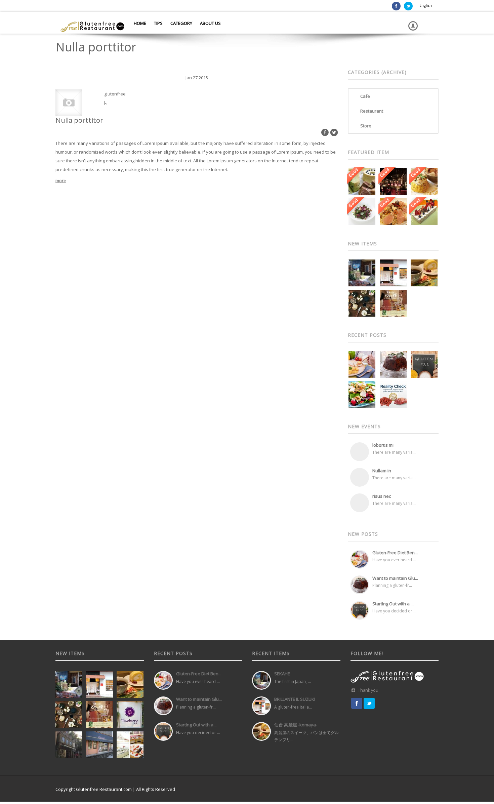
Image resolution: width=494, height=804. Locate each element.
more (60, 181)
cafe (365, 96)
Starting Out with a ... (393, 604)
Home (139, 23)
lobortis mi (383, 445)
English (425, 5)
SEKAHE (282, 674)
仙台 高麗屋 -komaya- (295, 725)
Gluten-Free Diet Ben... (395, 553)
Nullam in (381, 471)
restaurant (371, 111)
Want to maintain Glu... (395, 578)
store (365, 126)
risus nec (381, 496)
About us (210, 23)
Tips (158, 23)
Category (180, 23)
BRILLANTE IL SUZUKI (294, 699)
